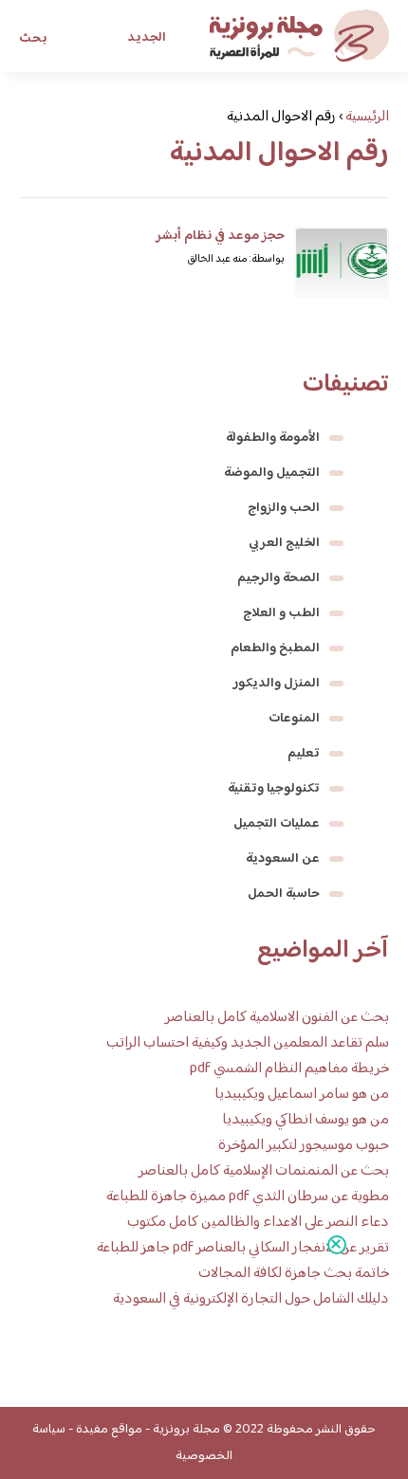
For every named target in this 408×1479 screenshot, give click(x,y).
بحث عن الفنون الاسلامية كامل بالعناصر (277, 1018)
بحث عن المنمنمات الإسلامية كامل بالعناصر (264, 1171)
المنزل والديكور (276, 683)
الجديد (146, 38)
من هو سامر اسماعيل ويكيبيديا (301, 1094)
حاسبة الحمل (284, 894)
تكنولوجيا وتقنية (274, 788)
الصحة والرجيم (278, 578)
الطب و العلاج (281, 613)
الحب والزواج (284, 508)
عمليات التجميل (276, 824)
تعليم (303, 753)
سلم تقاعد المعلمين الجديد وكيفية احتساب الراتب (247, 1043)
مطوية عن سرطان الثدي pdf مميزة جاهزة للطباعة (247, 1197)
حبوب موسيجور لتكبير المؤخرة (303, 1146)
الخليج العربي (284, 543)
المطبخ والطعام (275, 648)
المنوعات (294, 718)
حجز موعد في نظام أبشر (220, 236)
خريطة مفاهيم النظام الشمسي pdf (289, 1069)
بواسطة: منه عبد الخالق (236, 259)
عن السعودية (283, 859)
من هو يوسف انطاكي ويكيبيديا (305, 1120)
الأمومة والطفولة (273, 438)
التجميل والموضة (272, 473)
